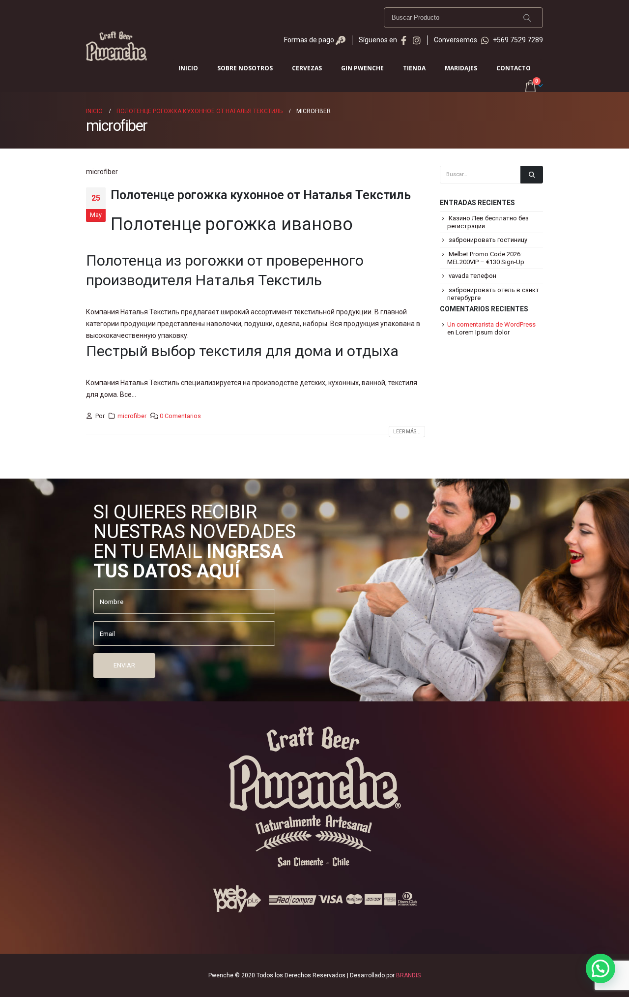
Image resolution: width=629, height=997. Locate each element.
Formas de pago (310, 40)
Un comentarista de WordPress (491, 324)
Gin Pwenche (362, 68)
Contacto (513, 68)
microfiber (131, 416)
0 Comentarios (180, 416)
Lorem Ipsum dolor (483, 332)
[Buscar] (527, 18)
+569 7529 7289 (517, 40)
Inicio (188, 68)
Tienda (414, 68)
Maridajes (461, 68)
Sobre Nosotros (245, 68)
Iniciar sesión (538, 70)
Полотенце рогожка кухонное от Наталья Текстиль (261, 195)
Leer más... (407, 431)
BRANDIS (408, 975)
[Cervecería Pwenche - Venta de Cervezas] (116, 46)
